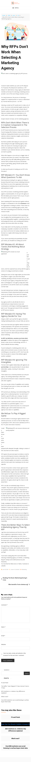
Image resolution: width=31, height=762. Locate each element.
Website (3, 644)
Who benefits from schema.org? (18, 584)
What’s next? (4, 696)
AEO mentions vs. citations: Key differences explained (13, 692)
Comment (4, 605)
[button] (15, 8)
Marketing (24, 569)
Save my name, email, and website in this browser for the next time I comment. (14, 654)
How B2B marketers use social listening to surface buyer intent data (15, 700)
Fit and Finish (4, 682)
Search (6, 670)
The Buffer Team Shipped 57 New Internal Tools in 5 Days (15, 687)
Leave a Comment (15, 569)
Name (3, 627)
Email (3, 635)
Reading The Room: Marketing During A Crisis (15, 579)
